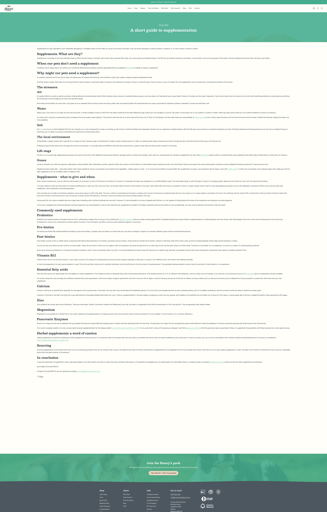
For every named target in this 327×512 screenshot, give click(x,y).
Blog (124, 503)
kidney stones (200, 117)
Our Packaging (151, 503)
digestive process (125, 219)
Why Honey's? (127, 497)
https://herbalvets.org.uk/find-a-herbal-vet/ (52, 340)
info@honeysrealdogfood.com (180, 497)
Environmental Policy (153, 497)
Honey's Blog (163, 25)
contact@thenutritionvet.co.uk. (89, 371)
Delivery (149, 509)
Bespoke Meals (104, 503)
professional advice (217, 362)
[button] (136, 8)
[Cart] (322, 8)
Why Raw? (126, 494)
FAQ (124, 506)
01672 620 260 (175, 494)
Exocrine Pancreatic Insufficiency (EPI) (125, 328)
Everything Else (105, 509)
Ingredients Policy (152, 500)
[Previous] (5, 2)
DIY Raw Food (151, 506)
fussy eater (250, 274)
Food (101, 497)
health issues (232, 169)
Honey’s (129, 68)
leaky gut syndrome (193, 328)
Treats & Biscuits (105, 506)
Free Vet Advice (128, 500)
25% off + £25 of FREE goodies (163, 2)
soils (41, 129)
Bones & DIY (103, 500)
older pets (204, 155)
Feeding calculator (153, 494)
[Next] (322, 2)
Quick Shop (103, 494)
